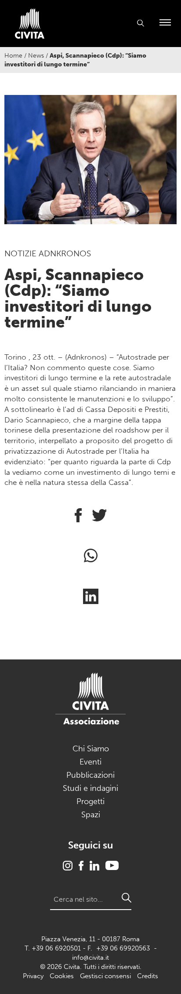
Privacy (33, 976)
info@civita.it (90, 957)
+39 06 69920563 (123, 948)
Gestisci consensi (105, 976)
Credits (147, 976)
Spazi (90, 814)
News (36, 55)
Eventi (90, 762)
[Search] (126, 898)
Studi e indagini (90, 788)
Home (13, 55)
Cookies (62, 976)
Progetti (90, 801)
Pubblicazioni (90, 775)
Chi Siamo (90, 749)
